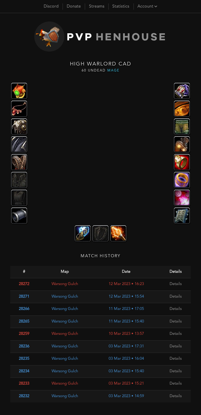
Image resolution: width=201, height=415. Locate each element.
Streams (96, 6)
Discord (51, 6)
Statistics (120, 6)
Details (176, 284)
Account (145, 6)
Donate (74, 6)
